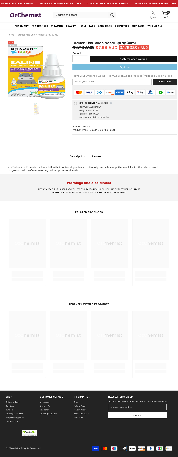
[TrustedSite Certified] (29, 433)
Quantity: (77, 53)
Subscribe (165, 81)
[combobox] (80, 15)
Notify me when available (133, 59)
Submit (137, 415)
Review (96, 156)
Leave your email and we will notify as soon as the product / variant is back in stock (122, 75)
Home (11, 34)
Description (77, 156)
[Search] (84, 15)
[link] (27, 274)
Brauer (86, 126)
